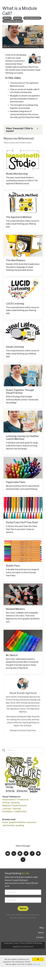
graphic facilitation (17, 822)
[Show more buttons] (41, 46)
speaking (20, 825)
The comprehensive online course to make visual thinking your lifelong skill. (22, 224)
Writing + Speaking (11, 803)
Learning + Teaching (11, 808)
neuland (17, 18)
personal (32, 822)
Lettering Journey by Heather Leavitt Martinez (22, 437)
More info (36, 964)
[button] (7, 853)
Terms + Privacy (19, 943)
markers (7, 18)
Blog (42, 928)
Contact (40, 937)
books (5, 822)
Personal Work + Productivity (15, 799)
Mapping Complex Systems (14, 805)
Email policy (8, 943)
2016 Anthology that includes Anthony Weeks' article (22, 400)
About (41, 933)
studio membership (32, 18)
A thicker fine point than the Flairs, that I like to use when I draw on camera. (21, 529)
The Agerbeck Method (19, 217)
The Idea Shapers (15, 260)
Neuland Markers (15, 609)
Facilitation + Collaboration (14, 811)
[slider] (23, 46)
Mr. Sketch (12, 655)
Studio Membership (17, 173)
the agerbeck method (13, 21)
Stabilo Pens (13, 565)
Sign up (23, 908)
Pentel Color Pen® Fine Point (22, 522)
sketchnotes (8, 825)
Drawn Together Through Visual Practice (20, 391)
